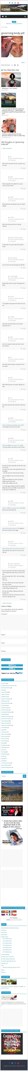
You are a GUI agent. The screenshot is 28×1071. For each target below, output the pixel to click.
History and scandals (6, 725)
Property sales (4, 745)
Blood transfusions (5, 687)
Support (3, 758)
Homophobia (4, 727)
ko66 (11, 377)
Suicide (2, 756)
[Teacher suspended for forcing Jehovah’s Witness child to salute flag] (8, 119)
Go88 (11, 337)
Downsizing (4, 714)
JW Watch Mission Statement (8, 959)
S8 (10, 156)
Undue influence (5, 765)
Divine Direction (5, 707)
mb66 (11, 458)
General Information (6, 718)
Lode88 (12, 317)
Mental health (4, 736)
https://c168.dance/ (15, 563)
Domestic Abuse (5, 710)
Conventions (4, 705)
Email (3, 643)
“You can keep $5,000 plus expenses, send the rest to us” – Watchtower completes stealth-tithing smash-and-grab (13, 111)
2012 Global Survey (7, 941)
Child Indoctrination (5, 703)
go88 (11, 177)
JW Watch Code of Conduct (7, 956)
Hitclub (12, 296)
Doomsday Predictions (6, 712)
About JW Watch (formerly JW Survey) (10, 928)
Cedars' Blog (4, 692)
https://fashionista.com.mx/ (9, 528)
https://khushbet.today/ (16, 237)
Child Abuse (4, 701)
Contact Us (3, 930)
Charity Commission (6, 698)
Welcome (3, 972)
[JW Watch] (14, 5)
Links (2, 965)
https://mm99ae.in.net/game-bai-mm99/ (13, 425)
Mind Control (4, 738)
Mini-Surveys (4, 740)
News (2, 743)
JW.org (2, 729)
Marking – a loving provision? (14, 23)
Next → (23, 62)
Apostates (3, 683)
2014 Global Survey (7, 945)
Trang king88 (13, 276)
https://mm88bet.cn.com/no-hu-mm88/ (12, 445)
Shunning (3, 752)
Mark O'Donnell (4, 734)
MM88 (11, 438)
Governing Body (5, 721)
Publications (4, 747)
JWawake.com (4, 963)
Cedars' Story (4, 694)
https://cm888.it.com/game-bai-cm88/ (12, 508)
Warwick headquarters (6, 767)
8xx (11, 357)
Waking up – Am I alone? (9, 88)
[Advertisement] (12, 858)
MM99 (11, 418)
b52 (11, 398)
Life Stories (3, 732)
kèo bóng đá (13, 258)
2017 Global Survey (7, 952)
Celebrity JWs (4, 696)
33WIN (12, 521)
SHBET (12, 197)
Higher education (5, 723)
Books (2, 690)
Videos (2, 970)
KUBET (12, 541)
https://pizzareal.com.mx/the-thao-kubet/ (13, 548)
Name (3, 634)
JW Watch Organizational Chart (8, 961)
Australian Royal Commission (8, 685)
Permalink (13, 160)
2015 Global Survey (7, 947)
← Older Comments (6, 148)
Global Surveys (4, 936)
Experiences (4, 932)
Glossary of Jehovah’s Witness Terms (11, 967)
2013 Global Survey (7, 943)
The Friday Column (5, 763)
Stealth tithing (4, 754)
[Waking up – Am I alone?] (11, 73)
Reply (24, 168)
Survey (2, 760)
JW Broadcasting (5, 954)
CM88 (11, 501)
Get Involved (4, 934)
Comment (4, 614)
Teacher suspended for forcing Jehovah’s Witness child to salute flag (13, 134)
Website (3, 651)
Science (3, 749)
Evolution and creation (6, 716)
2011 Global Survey (7, 938)
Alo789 (12, 217)
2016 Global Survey (7, 949)
